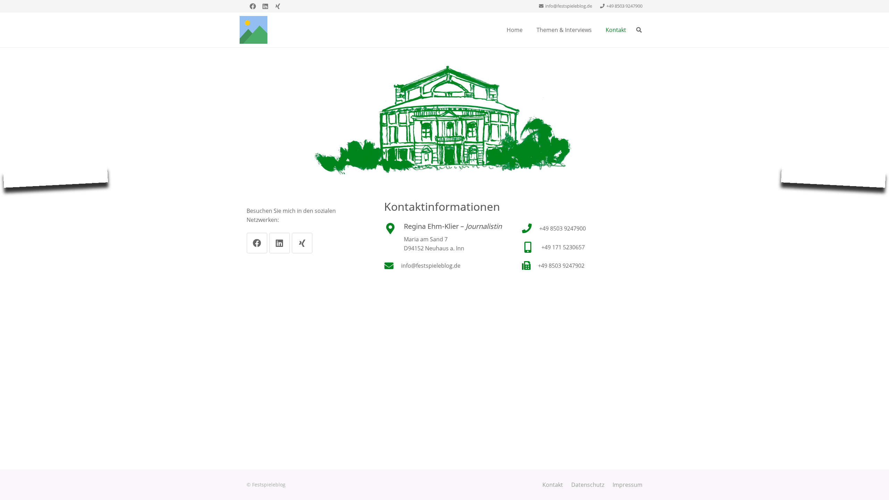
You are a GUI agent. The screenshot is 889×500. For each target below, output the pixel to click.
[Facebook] (253, 6)
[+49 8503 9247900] (530, 228)
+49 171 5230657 (563, 247)
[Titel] (253, 30)
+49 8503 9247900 (562, 228)
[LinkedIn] (265, 6)
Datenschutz (587, 485)
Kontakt (552, 485)
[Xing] (278, 6)
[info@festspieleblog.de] (392, 265)
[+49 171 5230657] (531, 247)
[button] (639, 30)
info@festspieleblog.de (430, 265)
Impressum (627, 485)
